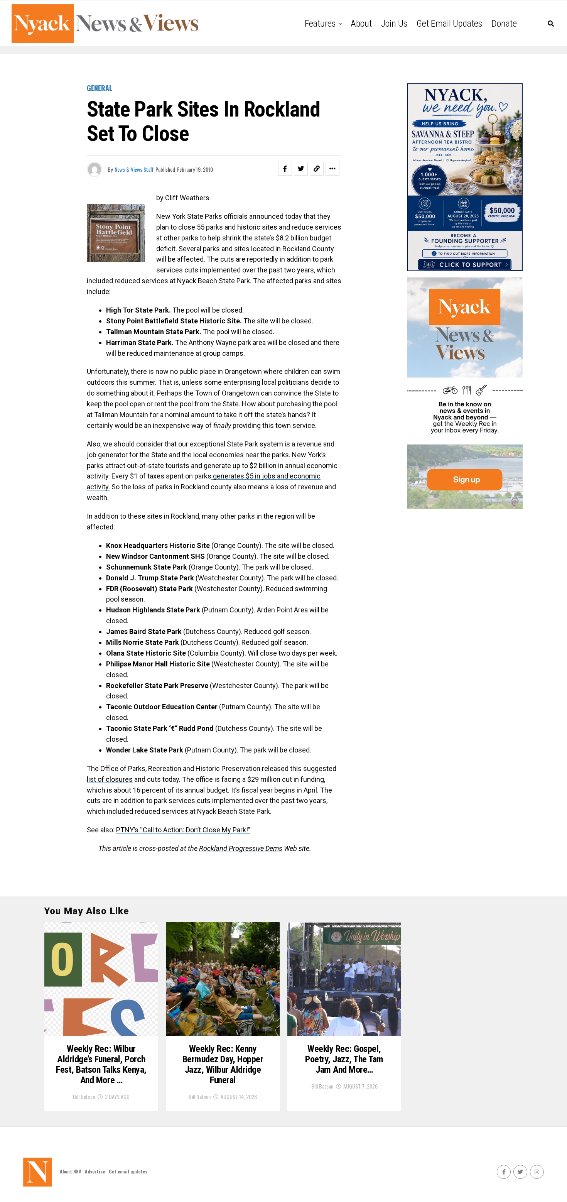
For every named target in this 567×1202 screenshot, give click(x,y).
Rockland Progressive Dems (240, 848)
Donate (504, 23)
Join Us (394, 23)
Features (320, 23)
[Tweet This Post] (301, 169)
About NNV (70, 1171)
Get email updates (449, 23)
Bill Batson (84, 1096)
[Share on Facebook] (285, 169)
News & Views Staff (134, 169)
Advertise (95, 1171)
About (361, 23)
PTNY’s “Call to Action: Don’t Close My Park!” (183, 830)
